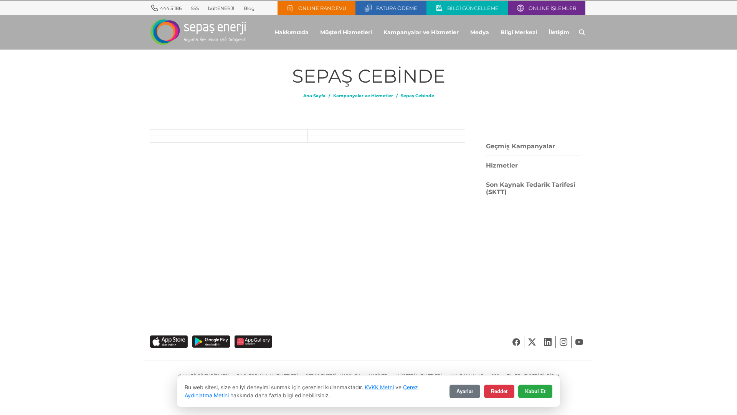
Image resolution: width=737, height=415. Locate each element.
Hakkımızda (292, 32)
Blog (249, 8)
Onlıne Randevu (322, 8)
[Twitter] (532, 342)
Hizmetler (502, 165)
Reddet (499, 391)
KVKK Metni (379, 387)
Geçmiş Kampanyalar (520, 146)
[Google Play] (211, 342)
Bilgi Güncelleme (473, 8)
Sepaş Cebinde (417, 95)
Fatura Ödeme (396, 8)
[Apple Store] (169, 342)
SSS (195, 8)
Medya (479, 32)
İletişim (559, 32)
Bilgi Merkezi (519, 32)
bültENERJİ (221, 8)
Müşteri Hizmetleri (346, 32)
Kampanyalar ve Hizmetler (421, 32)
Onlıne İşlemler (552, 8)
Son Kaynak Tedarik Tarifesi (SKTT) (530, 188)
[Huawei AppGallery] (253, 342)
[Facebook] (516, 342)
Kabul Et (535, 391)
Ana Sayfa (314, 95)
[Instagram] (564, 342)
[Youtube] (579, 342)
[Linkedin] (548, 342)
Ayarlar (464, 391)
